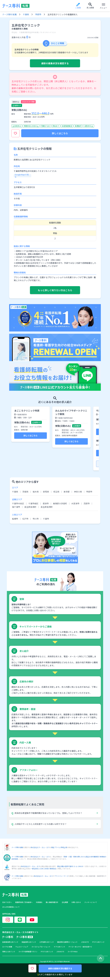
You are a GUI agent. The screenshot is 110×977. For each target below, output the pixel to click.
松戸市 (25, 518)
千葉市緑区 (33, 503)
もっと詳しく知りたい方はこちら (55, 290)
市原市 (38, 14)
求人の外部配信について (11, 907)
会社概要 (65, 902)
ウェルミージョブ (21, 947)
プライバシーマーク (61, 876)
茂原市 (87, 503)
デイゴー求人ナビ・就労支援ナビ (80, 947)
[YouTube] (32, 920)
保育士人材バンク (8, 951)
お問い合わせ (76, 902)
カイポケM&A (72, 951)
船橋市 (15, 518)
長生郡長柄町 (47, 506)
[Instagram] (7, 920)
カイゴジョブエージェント (41, 947)
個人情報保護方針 (52, 902)
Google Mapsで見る (22, 175)
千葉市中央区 (18, 503)
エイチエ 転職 (7, 947)
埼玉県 (56, 491)
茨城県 (25, 491)
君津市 (46, 503)
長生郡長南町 (30, 506)
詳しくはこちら (60, 133)
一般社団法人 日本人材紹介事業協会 (43, 868)
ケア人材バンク (59, 947)
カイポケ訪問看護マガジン (27, 951)
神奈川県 (78, 491)
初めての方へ (7, 902)
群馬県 (46, 491)
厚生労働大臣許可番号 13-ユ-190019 (70, 866)
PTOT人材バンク (98, 942)
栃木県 (36, 491)
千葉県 (26, 14)
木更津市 (75, 503)
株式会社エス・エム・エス (40, 847)
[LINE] (19, 920)
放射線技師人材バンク (10, 942)
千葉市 (46, 518)
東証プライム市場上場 (59, 847)
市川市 (36, 518)
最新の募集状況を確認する (55, 63)
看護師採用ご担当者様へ (24, 902)
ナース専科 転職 (9, 14)
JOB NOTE (85, 942)
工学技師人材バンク (46, 942)
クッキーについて (90, 902)
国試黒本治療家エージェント (67, 942)
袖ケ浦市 (16, 506)
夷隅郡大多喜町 (60, 503)
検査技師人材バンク (29, 942)
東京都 (67, 491)
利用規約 (39, 902)
